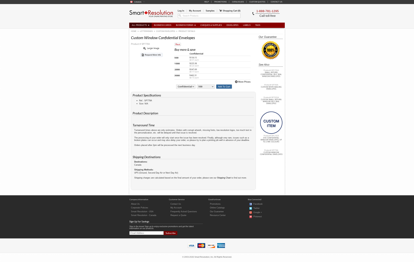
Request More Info (153, 55)
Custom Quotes (257, 2)
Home (133, 31)
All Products (139, 25)
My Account (195, 11)
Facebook (258, 204)
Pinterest (257, 216)
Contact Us (276, 2)
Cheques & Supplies (211, 25)
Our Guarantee (217, 211)
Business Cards (162, 25)
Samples (210, 11)
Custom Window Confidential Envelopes (271, 153)
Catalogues (238, 2)
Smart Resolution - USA (142, 211)
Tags (257, 25)
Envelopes (232, 25)
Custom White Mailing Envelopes (271, 88)
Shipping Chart (224, 178)
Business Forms (184, 25)
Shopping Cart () (231, 11)
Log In (181, 11)
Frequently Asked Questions (183, 211)
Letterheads (146, 31)
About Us (135, 204)
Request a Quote (178, 215)
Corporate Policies (139, 207)
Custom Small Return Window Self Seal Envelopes (271, 101)
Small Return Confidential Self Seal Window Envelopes (271, 74)
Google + (257, 212)
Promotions (220, 2)
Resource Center (218, 215)
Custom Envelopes (165, 31)
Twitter (256, 208)
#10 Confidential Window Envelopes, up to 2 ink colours (271, 140)
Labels (247, 25)
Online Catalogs (217, 207)
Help (206, 2)
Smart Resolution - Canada (143, 215)
